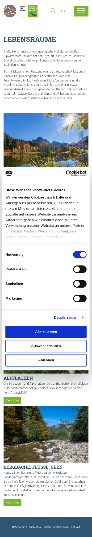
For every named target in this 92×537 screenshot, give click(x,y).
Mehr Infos (12, 400)
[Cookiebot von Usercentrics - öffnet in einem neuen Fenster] (66, 173)
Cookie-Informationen (56, 526)
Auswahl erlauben (46, 346)
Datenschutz (19, 526)
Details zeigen (65, 317)
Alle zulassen (46, 332)
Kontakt (75, 526)
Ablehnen (46, 360)
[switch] (80, 269)
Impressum (35, 526)
